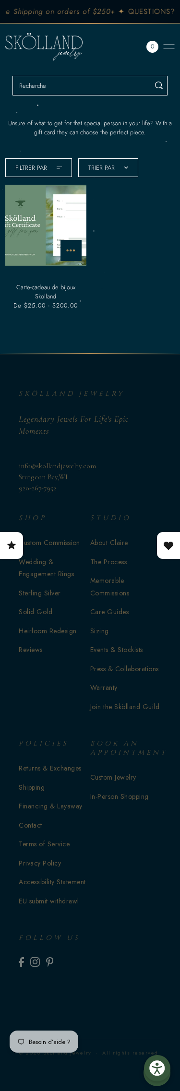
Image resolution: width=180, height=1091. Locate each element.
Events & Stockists (116, 649)
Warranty (104, 687)
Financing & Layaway (51, 806)
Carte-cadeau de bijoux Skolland (45, 292)
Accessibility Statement (52, 882)
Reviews (31, 649)
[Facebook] (21, 962)
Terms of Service (44, 844)
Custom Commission (49, 542)
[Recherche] (158, 85)
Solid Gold (35, 612)
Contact (30, 825)
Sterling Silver (40, 593)
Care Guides (109, 612)
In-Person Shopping (119, 796)
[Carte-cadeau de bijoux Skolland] (45, 225)
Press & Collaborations (124, 669)
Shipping (32, 787)
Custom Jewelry (113, 777)
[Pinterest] (50, 962)
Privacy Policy (40, 863)
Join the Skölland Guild (125, 707)
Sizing (99, 631)
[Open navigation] (169, 46)
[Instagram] (35, 962)
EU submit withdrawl (49, 901)
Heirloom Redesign (48, 631)
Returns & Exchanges (50, 768)
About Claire (109, 542)
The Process (108, 562)
